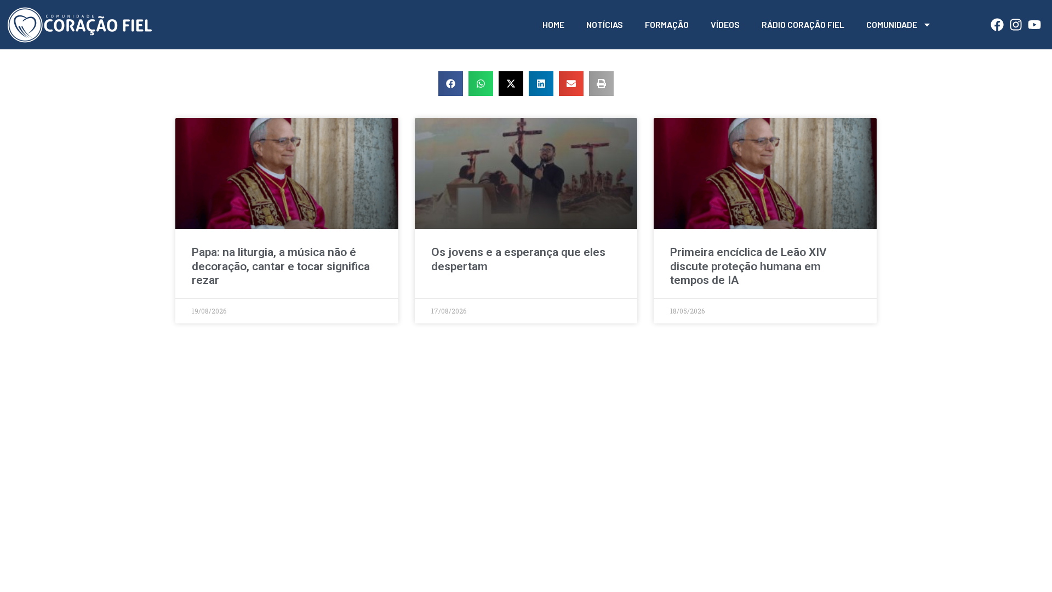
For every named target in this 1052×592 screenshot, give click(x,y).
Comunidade (891, 24)
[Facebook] (997, 24)
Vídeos (725, 24)
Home (553, 24)
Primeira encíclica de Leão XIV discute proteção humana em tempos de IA (748, 266)
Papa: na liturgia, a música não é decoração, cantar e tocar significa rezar (281, 266)
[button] (450, 83)
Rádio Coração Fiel (803, 24)
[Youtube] (1034, 24)
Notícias (604, 24)
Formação (667, 24)
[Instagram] (1015, 24)
